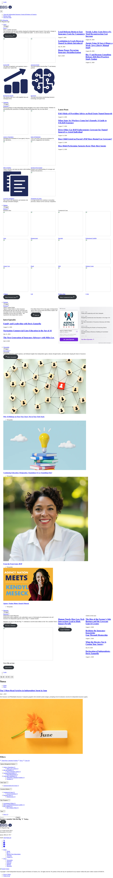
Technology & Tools (36, 198)
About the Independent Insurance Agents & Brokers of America (20, 14)
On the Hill (6, 65)
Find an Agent (7, 16)
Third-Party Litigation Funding (9, 760)
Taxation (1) (10, 779)
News (4, 24)
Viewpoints (6, 347)
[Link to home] (4, 20)
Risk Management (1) (12, 774)
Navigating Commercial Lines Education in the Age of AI (27, 331)
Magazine (5, 610)
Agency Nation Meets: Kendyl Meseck (16, 603)
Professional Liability (91, 238)
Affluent (5, 294)
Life (32, 294)
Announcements (35, 65)
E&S (59, 266)
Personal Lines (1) (8, 795)
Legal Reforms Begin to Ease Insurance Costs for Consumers (71, 33)
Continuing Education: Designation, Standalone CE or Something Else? (27, 473)
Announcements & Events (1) (11, 785)
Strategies (5, 102)
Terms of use (6, 876)
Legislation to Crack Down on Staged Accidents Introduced (70, 42)
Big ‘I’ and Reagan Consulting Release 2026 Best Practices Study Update (98, 57)
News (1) (5, 814)
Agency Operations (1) (9, 767)
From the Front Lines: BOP (12, 564)
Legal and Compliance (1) (10, 776)
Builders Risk (61, 294)
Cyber (87, 294)
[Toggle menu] (7, 677)
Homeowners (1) (11, 796)
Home (5, 685)
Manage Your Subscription (14, 854)
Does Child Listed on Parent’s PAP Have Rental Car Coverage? (85, 139)
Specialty (60, 238)
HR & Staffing (7, 167)
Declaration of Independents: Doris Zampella (98, 652)
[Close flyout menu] (1, 11)
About (8, 851)
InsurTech (33, 95)
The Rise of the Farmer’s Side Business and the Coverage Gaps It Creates (98, 621)
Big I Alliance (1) (7, 806)
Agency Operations (8, 137)
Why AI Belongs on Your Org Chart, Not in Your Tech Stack (23, 417)
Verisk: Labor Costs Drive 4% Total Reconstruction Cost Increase (98, 34)
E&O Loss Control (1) (12, 768)
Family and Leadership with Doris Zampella (22, 324)
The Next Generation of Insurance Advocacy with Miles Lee (29, 337)
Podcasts (5, 302)
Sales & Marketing (36, 137)
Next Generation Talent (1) (14, 771)
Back (6, 26)
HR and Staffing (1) (8, 770)
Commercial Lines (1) (9, 792)
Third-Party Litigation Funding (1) (16, 777)
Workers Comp (90, 266)
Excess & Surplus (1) (12, 793)
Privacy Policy (7, 874)
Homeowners (34, 238)
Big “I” (8, 852)
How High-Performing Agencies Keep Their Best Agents (82, 146)
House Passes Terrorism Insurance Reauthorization (69, 51)
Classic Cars (6, 266)
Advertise (9, 855)
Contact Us (9, 857)
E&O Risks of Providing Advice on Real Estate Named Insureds (85, 113)
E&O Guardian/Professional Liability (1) (14, 805)
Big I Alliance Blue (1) (13, 807)
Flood (32, 266)
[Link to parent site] (6, 8)
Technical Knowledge (36, 167)
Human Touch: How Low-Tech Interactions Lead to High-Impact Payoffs (71, 621)
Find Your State (7, 17)
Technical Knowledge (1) (10, 773)
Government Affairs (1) (9, 803)
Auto (4, 238)
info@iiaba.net (7, 837)
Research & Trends (8, 95)
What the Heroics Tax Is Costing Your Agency (96, 643)
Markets (5, 205)
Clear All (27, 760)
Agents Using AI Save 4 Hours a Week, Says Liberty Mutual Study (99, 45)
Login (4, 2)
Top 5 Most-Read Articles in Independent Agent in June (23, 690)
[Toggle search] (2, 677)
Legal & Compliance (8, 198)
